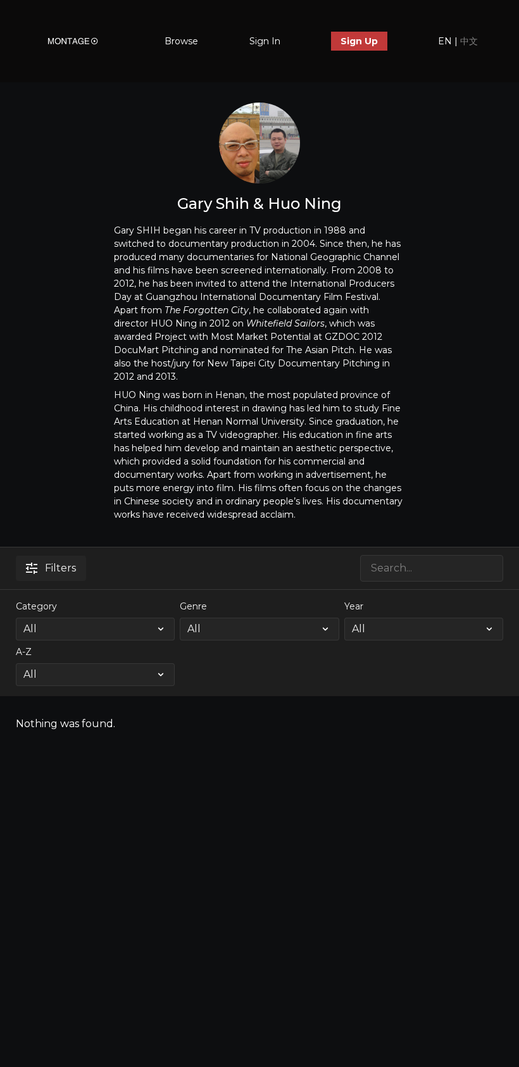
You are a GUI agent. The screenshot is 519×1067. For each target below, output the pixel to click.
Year (353, 606)
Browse (181, 41)
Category (36, 606)
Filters (60, 568)
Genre (193, 606)
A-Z (24, 652)
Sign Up (359, 41)
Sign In (264, 41)
